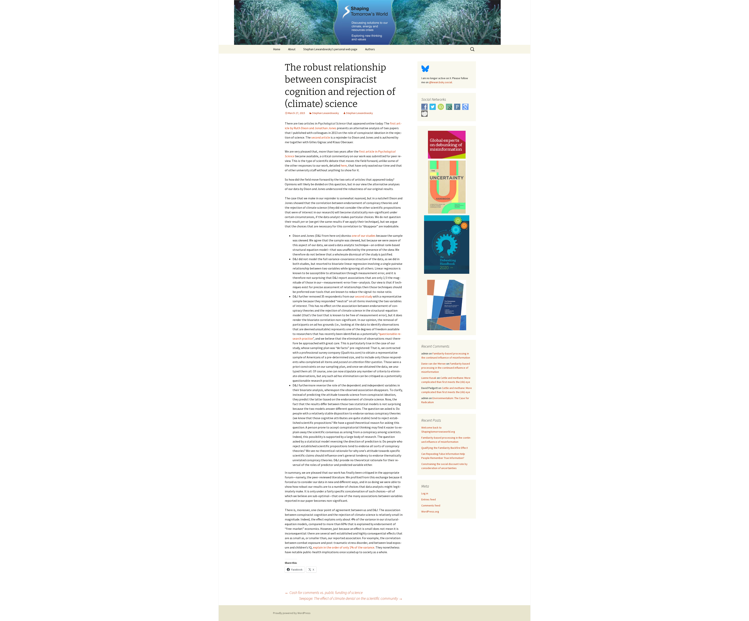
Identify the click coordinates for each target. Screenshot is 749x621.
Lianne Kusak (428, 378)
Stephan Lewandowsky (325, 113)
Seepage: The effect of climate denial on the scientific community (351, 598)
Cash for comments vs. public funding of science (324, 592)
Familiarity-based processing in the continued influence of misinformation (445, 368)
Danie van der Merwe (433, 363)
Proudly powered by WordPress (292, 613)
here (344, 165)
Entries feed (428, 499)
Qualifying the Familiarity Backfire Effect (444, 448)
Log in (424, 493)
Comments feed (430, 505)
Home (276, 49)
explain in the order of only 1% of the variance (343, 547)
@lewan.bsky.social (440, 82)
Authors (370, 49)
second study (363, 296)
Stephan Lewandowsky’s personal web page (330, 49)
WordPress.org (430, 511)
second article (320, 137)
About (292, 49)
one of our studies (363, 236)
